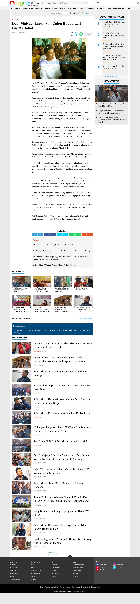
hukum (81, 8)
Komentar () (88, 34)
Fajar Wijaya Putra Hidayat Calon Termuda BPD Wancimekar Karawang (61, 471)
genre (33, 565)
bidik (75, 562)
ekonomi (63, 8)
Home (41, 587)
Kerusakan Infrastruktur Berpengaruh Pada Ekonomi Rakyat (111, 105)
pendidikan (72, 8)
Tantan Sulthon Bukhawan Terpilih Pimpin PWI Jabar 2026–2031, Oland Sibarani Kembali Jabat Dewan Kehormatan (61, 500)
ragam (47, 8)
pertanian (55, 573)
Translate (86, 13)
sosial (54, 8)
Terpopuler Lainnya (112, 77)
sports (75, 576)
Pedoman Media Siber (51, 587)
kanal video (14, 568)
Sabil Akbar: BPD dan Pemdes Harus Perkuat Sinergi (60, 373)
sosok (54, 576)
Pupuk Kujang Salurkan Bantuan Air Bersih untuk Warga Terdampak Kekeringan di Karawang (62, 457)
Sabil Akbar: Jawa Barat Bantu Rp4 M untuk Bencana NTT (59, 485)
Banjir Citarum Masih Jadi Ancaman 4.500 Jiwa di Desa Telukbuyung (111, 112)
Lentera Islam (36, 562)
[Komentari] (87, 234)
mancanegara (78, 568)
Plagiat (62, 587)
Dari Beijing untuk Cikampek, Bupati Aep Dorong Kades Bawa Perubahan (63, 541)
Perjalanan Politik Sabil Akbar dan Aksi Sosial (60, 441)
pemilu (54, 570)
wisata (33, 579)
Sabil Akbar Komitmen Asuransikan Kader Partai (62, 413)
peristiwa (39, 8)
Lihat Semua (52, 553)
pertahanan (35, 573)
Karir (73, 587)
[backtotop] (70, 557)
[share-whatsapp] (81, 34)
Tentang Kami (85, 587)
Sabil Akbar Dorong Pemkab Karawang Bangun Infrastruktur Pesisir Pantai (111, 119)
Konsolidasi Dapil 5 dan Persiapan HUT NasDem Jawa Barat (62, 387)
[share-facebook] (72, 34)
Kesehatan (101, 8)
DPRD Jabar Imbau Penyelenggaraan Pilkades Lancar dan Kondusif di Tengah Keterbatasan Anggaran (60, 361)
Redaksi (68, 587)
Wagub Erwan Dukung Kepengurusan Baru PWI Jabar (62, 513)
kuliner (34, 568)
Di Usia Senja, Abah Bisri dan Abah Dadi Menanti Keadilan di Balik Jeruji (63, 345)
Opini (109, 8)
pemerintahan (28, 8)
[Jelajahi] (137, 3)
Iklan (78, 587)
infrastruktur (118, 8)
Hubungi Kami (95, 587)
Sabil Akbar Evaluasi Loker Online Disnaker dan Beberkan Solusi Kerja (62, 401)
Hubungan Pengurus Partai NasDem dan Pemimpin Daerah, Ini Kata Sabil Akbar (63, 429)
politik (17, 8)
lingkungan (90, 8)
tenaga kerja (15, 579)
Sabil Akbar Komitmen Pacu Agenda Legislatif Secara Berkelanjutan (61, 527)
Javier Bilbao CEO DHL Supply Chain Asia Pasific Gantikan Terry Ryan (114, 24)
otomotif (13, 570)
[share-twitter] (76, 34)
